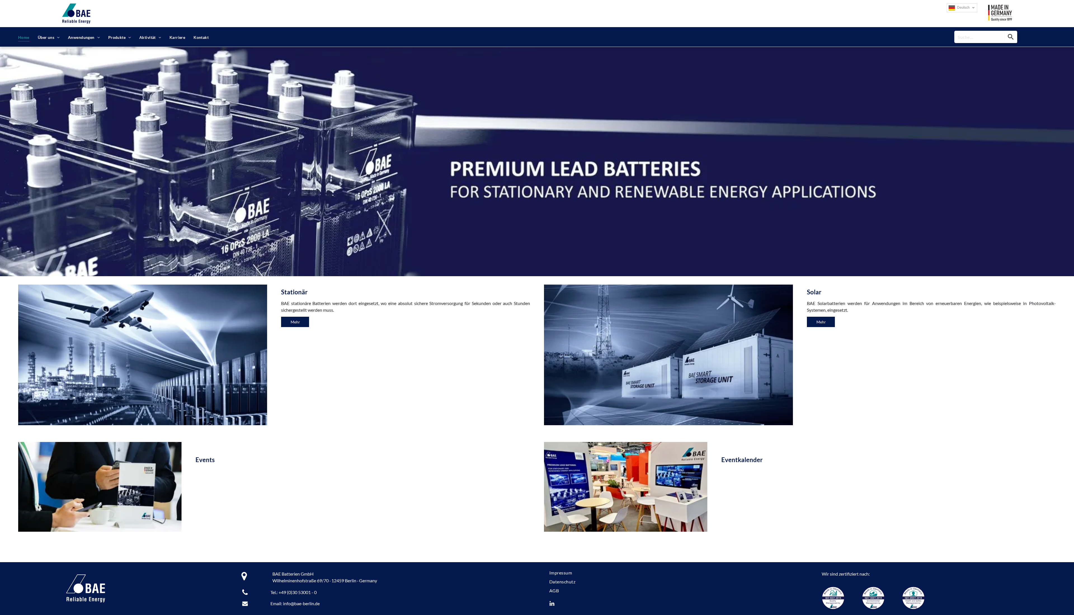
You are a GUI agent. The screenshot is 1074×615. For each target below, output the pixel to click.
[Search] (1011, 37)
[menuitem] (24, 37)
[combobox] (979, 37)
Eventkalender (742, 459)
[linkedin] (552, 604)
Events (205, 459)
